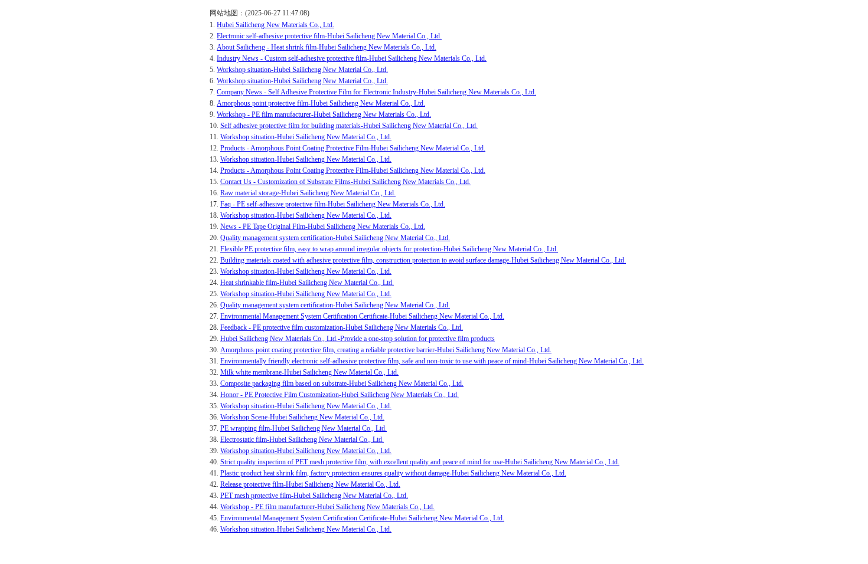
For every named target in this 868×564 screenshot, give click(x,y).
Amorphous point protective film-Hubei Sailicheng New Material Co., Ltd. (321, 103)
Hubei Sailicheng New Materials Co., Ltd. (275, 25)
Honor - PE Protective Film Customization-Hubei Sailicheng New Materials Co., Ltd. (339, 395)
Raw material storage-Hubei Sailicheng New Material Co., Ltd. (308, 193)
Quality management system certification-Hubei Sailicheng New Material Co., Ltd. (335, 238)
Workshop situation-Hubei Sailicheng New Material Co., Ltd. (302, 69)
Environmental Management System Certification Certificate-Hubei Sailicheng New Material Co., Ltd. (362, 316)
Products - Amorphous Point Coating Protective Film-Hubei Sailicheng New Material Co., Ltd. (352, 148)
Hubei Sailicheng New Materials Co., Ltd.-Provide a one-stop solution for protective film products (357, 339)
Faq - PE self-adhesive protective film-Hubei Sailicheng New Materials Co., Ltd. (332, 204)
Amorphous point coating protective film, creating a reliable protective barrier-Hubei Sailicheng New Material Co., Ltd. (386, 350)
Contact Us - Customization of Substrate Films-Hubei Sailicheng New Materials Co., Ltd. (345, 182)
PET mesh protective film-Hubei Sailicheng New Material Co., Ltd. (314, 495)
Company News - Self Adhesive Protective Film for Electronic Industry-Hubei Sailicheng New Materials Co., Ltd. (376, 92)
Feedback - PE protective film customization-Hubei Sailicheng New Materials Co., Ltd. (341, 327)
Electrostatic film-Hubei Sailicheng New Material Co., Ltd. (302, 439)
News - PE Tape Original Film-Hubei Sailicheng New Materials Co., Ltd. (322, 226)
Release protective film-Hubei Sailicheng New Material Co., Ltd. (310, 484)
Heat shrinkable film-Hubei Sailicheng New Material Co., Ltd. (307, 282)
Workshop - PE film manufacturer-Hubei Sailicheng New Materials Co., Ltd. (324, 114)
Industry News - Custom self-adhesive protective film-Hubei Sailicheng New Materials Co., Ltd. (352, 58)
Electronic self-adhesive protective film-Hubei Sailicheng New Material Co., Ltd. (329, 36)
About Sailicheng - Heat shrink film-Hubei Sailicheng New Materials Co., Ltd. (326, 47)
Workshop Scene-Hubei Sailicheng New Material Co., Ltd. (302, 417)
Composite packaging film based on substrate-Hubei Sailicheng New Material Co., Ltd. (342, 383)
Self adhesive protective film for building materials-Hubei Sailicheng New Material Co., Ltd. (349, 126)
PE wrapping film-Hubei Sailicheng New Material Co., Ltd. (303, 428)
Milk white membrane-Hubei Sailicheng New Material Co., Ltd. (309, 372)
